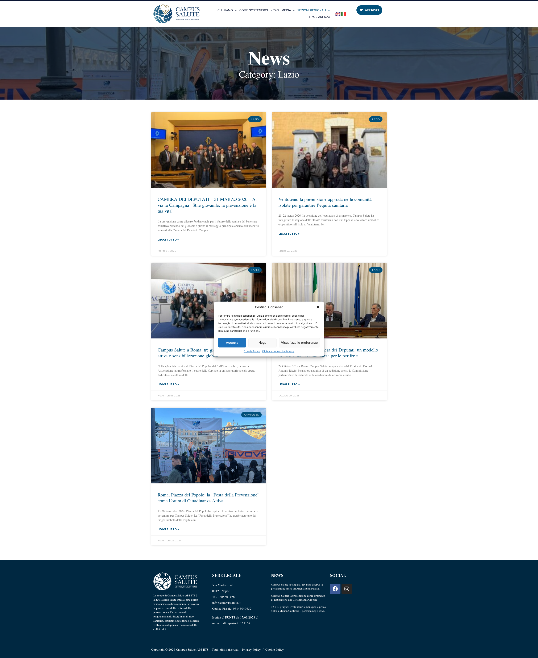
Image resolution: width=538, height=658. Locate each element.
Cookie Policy (252, 351)
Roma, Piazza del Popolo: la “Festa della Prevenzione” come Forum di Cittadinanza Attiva (209, 498)
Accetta (232, 343)
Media (286, 10)
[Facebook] (335, 589)
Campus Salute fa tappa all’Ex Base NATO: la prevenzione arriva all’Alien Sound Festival (297, 586)
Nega (262, 343)
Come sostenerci (253, 10)
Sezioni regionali (311, 10)
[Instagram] (347, 589)
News (274, 10)
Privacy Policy (251, 649)
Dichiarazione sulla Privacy (278, 351)
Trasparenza (319, 17)
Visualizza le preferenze (299, 343)
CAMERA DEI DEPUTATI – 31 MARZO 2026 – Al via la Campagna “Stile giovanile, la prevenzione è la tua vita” (207, 205)
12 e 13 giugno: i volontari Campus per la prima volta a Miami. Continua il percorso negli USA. (298, 609)
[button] (318, 307)
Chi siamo (225, 10)
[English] (338, 14)
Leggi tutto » (168, 239)
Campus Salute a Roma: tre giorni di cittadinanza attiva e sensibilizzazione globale (203, 353)
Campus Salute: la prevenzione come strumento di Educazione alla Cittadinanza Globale (298, 597)
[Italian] (343, 14)
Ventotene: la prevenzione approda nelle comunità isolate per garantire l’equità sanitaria (325, 202)
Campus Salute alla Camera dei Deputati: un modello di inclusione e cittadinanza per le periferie (328, 353)
